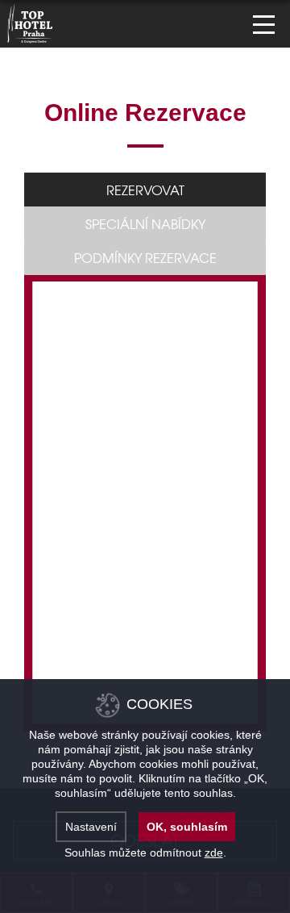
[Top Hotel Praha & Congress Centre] (30, 21)
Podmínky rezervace (145, 257)
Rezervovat (145, 189)
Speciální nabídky (145, 223)
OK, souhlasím (187, 826)
